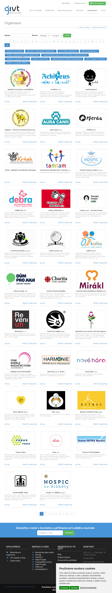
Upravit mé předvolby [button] (88, 588)
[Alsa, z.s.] (55, 440)
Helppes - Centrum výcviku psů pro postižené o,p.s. (25, 130)
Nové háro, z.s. (91, 371)
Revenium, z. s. (20, 331)
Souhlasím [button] (64, 588)
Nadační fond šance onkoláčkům (20, 89)
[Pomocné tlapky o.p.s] (55, 319)
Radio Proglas (40, 559)
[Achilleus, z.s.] (55, 78)
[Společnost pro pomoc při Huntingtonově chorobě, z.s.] (91, 319)
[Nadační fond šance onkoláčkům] (20, 78)
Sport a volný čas (40, 59)
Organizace (92, 10)
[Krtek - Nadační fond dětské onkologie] (20, 158)
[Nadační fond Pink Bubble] (20, 360)
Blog (103, 10)
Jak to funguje (35, 10)
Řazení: (35, 35)
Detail (7, 102)
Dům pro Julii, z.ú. (20, 291)
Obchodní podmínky (11, 587)
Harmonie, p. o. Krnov (56, 371)
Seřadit (67, 35)
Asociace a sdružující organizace (41, 51)
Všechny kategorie (14, 51)
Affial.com (39, 567)
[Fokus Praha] (20, 440)
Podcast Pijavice (64, 557)
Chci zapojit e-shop (17, 558)
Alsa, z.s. (55, 452)
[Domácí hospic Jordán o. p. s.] (91, 158)
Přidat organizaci (98, 3)
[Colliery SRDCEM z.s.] (55, 199)
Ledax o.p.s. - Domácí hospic (91, 210)
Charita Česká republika (56, 291)
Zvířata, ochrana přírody (17, 63)
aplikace (65, 10)
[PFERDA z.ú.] (91, 118)
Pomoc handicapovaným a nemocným (22, 55)
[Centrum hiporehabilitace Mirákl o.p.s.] (91, 279)
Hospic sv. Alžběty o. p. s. (56, 492)
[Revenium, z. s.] (20, 319)
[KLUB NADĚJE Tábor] (20, 481)
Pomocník (49, 10)
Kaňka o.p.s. (91, 251)
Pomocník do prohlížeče (67, 560)
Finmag (38, 555)
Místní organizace (89, 51)
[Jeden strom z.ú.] (55, 239)
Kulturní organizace (68, 51)
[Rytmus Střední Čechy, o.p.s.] (91, 400)
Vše (7, 45)
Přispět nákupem (30, 102)
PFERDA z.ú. (91, 130)
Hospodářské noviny (43, 562)
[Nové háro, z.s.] (91, 360)
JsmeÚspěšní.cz (41, 569)
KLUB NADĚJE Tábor (20, 492)
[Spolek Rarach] (91, 78)
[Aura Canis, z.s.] (55, 118)
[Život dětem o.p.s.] (20, 400)
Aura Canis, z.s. (56, 130)
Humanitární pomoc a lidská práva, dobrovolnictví (65, 55)
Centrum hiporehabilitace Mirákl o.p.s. (91, 291)
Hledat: (7, 35)
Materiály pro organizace (13, 553)
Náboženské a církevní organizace (66, 59)
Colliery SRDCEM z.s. (56, 210)
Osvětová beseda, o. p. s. (21, 251)
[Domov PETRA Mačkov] (91, 440)
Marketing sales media (44, 552)
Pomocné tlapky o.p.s (56, 331)
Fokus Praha (20, 452)
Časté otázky (15, 561)
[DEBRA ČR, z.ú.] (20, 199)
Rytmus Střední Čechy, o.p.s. (91, 412)
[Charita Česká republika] (55, 279)
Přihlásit (67, 3)
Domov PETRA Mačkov (91, 452)
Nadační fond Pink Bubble (20, 371)
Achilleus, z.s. (56, 89)
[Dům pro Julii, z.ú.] (20, 279)
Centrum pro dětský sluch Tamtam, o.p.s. (56, 170)
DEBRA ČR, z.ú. (20, 210)
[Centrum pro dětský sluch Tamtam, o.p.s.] (55, 158)
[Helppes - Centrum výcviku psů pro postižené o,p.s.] (20, 118)
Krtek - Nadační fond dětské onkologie (20, 170)
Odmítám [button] (74, 588)
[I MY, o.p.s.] (55, 400)
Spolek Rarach (91, 89)
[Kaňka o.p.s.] (91, 239)
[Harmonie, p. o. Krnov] (55, 360)
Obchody (80, 10)
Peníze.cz (39, 557)
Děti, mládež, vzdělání (95, 59)
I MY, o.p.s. (56, 412)
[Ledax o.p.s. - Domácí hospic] (91, 199)
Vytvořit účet (81, 3)
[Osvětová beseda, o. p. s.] (20, 239)
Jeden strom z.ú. (56, 251)
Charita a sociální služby (17, 59)
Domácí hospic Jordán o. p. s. (91, 170)
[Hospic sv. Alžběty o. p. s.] (55, 481)
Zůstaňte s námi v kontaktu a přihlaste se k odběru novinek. (55, 528)
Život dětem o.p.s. (20, 412)
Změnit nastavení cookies (27, 587)
